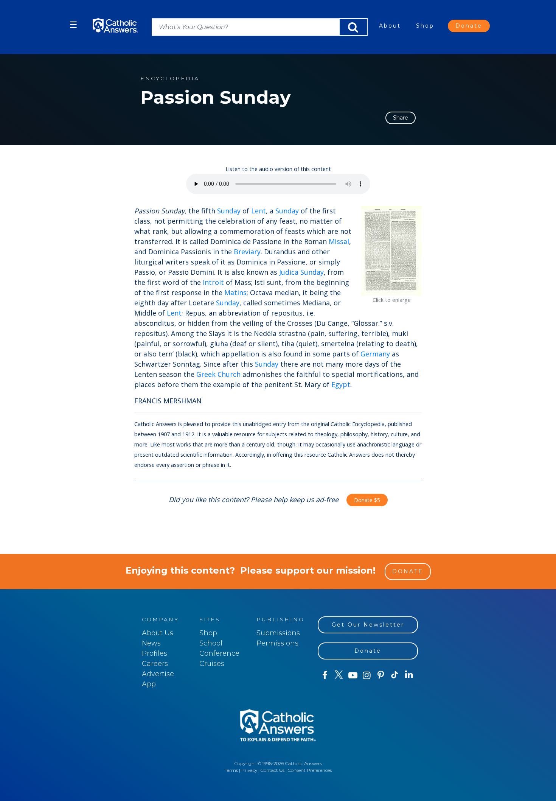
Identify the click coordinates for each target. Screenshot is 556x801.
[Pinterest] (381, 675)
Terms (231, 770)
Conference (219, 653)
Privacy (249, 770)
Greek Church (218, 374)
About (390, 25)
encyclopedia (169, 78)
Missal (339, 241)
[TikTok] (395, 675)
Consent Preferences (310, 770)
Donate (468, 25)
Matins (235, 292)
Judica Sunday (301, 272)
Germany (375, 353)
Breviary (247, 251)
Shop (425, 25)
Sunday (229, 210)
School (210, 643)
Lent (258, 210)
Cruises (211, 663)
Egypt (340, 384)
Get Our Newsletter (368, 624)
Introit (213, 282)
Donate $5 (367, 500)
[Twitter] (339, 675)
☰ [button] (73, 24)
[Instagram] (367, 675)
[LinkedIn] (409, 675)
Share (400, 117)
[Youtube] (353, 675)
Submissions (278, 633)
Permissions (277, 643)
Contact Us (272, 770)
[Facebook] (325, 675)
